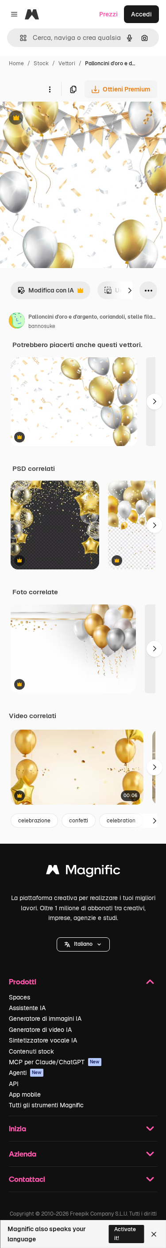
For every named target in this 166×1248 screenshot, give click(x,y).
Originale (58, 119)
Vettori (66, 63)
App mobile (25, 1094)
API (14, 1084)
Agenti (25, 1073)
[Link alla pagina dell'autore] (17, 321)
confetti (78, 820)
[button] (83, 944)
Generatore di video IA (40, 1030)
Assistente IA (27, 1008)
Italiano (83, 944)
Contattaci (27, 1179)
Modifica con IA (45, 292)
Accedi (141, 14)
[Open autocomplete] (20, 38)
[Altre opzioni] (49, 89)
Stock (41, 63)
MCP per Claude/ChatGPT (54, 1062)
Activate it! (125, 1233)
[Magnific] (83, 872)
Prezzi (108, 14)
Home (16, 63)
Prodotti (22, 981)
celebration (121, 820)
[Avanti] (130, 290)
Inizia (17, 1128)
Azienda (22, 1153)
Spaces (19, 997)
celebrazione (34, 820)
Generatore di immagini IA (45, 1019)
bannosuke (41, 326)
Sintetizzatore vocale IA (43, 1040)
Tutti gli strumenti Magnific (46, 1105)
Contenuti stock (31, 1051)
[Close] (153, 1234)
